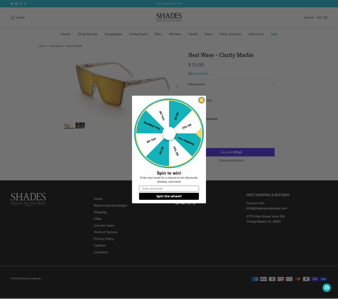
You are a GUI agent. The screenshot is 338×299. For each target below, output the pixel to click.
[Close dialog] (201, 100)
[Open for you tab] (327, 287)
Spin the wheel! (169, 196)
